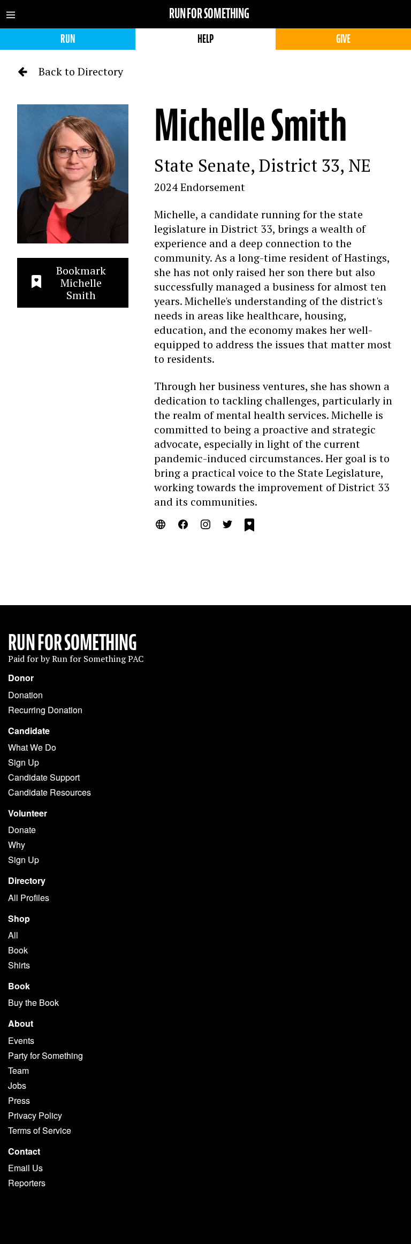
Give (343, 39)
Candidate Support (44, 777)
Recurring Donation (45, 710)
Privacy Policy (35, 1115)
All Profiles (28, 897)
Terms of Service (39, 1130)
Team (18, 1070)
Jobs (17, 1085)
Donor (21, 678)
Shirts (19, 965)
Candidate (29, 731)
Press (19, 1100)
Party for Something (45, 1055)
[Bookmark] (249, 526)
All (13, 935)
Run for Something (209, 13)
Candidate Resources (49, 792)
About (20, 1023)
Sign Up (23, 762)
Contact (24, 1151)
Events (21, 1040)
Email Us (25, 1168)
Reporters (26, 1183)
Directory (26, 881)
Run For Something (72, 642)
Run (67, 39)
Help (205, 39)
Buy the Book (33, 1002)
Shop (19, 919)
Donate (22, 829)
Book (18, 950)
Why (16, 844)
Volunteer (27, 813)
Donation (25, 695)
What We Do (32, 747)
